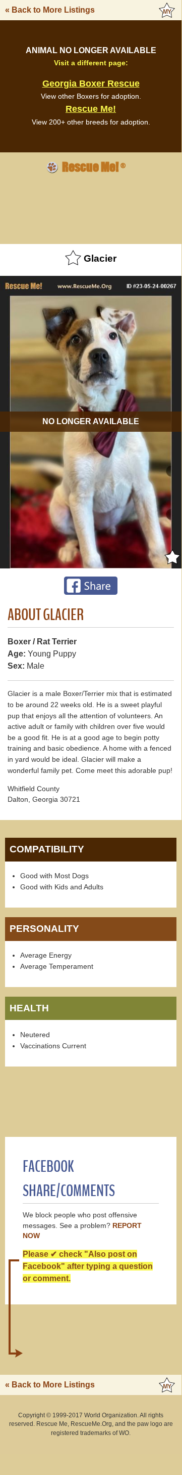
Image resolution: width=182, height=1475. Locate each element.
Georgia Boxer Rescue (91, 83)
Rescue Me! (91, 109)
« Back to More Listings (50, 10)
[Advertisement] (90, 207)
